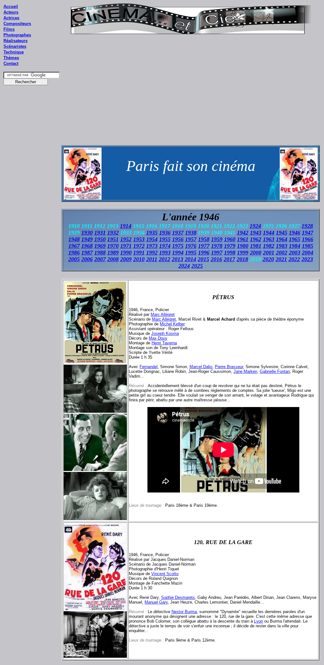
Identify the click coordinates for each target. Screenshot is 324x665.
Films (9, 29)
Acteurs (10, 12)
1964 (281, 239)
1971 (126, 246)
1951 (113, 239)
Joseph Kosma (165, 333)
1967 (74, 246)
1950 (100, 239)
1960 (229, 239)
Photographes (17, 35)
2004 (307, 252)
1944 (268, 232)
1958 (203, 239)
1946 (294, 232)
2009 (126, 259)
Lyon (258, 621)
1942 (242, 232)
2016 (216, 259)
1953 (139, 239)
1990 (126, 252)
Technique (13, 52)
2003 (294, 252)
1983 (281, 246)
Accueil (10, 6)
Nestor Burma (184, 611)
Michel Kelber (172, 324)
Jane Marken (245, 371)
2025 (197, 266)
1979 (229, 246)
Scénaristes (14, 46)
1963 (268, 239)
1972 (139, 246)
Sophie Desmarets (178, 597)
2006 (87, 259)
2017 (229, 259)
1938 (190, 232)
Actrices (11, 18)
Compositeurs (17, 23)
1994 (178, 252)
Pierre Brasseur (229, 366)
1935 (152, 232)
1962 (255, 239)
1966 (307, 239)
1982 (268, 246)
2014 (190, 259)
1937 (178, 232)
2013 (177, 259)
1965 (294, 239)
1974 (165, 246)
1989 (113, 252)
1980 (242, 246)
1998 (229, 252)
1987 (87, 252)
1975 (178, 246)
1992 (152, 252)
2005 (74, 259)
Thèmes (11, 57)
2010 (139, 259)
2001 (268, 252)
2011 (151, 259)
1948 (74, 239)
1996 (203, 252)
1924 (255, 226)
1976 (190, 246)
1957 (190, 239)
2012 (164, 259)
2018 (242, 259)
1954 (152, 239)
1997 (216, 252)
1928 (307, 226)
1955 (165, 239)
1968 (87, 246)
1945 (281, 232)
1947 (307, 232)
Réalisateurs (15, 40)
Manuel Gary (156, 602)
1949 (87, 239)
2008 (113, 259)
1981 (255, 246)
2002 (281, 252)
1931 (100, 232)
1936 (165, 232)
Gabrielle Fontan (275, 371)
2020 (268, 259)
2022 (294, 259)
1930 (87, 232)
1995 (190, 252)
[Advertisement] (31, 209)
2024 (184, 266)
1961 (242, 239)
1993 (165, 252)
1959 (216, 239)
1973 (152, 246)
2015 (203, 259)
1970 (113, 246)
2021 (281, 259)
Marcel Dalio (201, 366)
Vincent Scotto (164, 573)
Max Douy (158, 338)
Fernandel (149, 366)
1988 (100, 252)
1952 (126, 239)
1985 (307, 246)
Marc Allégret (163, 314)
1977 (203, 246)
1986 (74, 252)
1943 (255, 232)
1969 (100, 246)
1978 (216, 246)
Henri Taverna (164, 343)
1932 (113, 232)
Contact (10, 63)
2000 (255, 252)
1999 (242, 252)
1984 (294, 246)
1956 (178, 239)
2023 (307, 259)
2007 (100, 259)
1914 (125, 226)
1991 (139, 252)
